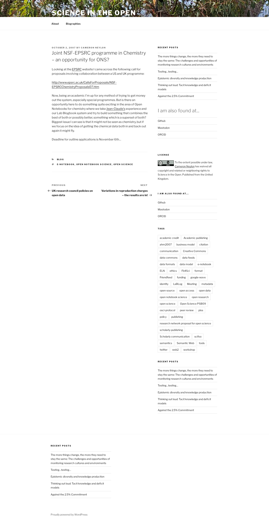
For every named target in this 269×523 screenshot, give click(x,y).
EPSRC (77, 69)
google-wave (198, 277)
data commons (169, 257)
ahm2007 (166, 244)
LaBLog (177, 283)
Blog (60, 159)
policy (163, 316)
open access (186, 290)
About (55, 23)
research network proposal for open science (185, 323)
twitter (163, 349)
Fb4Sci (186, 270)
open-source (167, 290)
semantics (166, 343)
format (199, 270)
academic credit (169, 237)
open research (200, 297)
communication (169, 251)
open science (123, 164)
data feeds (188, 257)
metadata (207, 283)
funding (181, 277)
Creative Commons (194, 251)
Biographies (73, 23)
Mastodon (164, 127)
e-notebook (66, 164)
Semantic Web (185, 343)
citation (203, 244)
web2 (175, 349)
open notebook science (94, 164)
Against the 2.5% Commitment (176, 96)
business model (185, 244)
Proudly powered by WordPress (69, 514)
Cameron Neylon (93, 47)
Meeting (192, 283)
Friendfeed (166, 277)
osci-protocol (167, 310)
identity (164, 283)
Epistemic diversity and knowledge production (184, 78)
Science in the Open (94, 13)
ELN (162, 270)
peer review (187, 310)
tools (202, 343)
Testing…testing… (168, 71)
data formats (167, 264)
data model (186, 264)
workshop (189, 349)
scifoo (197, 336)
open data (205, 290)
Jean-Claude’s (115, 108)
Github (161, 120)
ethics (173, 270)
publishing (177, 316)
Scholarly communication (175, 336)
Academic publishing (196, 237)
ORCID (162, 134)
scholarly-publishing (171, 329)
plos (200, 310)
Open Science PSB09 (193, 303)
